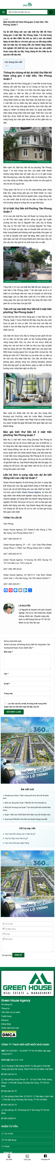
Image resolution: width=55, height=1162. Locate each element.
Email (7, 684)
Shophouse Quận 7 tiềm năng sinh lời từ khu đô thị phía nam (26, 796)
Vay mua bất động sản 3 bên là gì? (20, 834)
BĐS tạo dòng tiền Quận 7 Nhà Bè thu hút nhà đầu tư (26, 803)
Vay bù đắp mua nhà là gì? (16, 838)
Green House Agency (31, 492)
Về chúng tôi (6, 1004)
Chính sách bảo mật (10, 1028)
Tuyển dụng (6, 1016)
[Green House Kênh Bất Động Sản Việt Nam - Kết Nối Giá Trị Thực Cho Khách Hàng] (27, 4)
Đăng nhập (6, 1024)
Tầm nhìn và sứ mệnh (10, 1012)
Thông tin (5, 1008)
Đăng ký (5, 1020)
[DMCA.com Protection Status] (9, 1033)
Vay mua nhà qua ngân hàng (17, 843)
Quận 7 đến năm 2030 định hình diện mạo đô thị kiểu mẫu (27, 815)
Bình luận (8, 652)
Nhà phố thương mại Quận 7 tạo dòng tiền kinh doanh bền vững (27, 808)
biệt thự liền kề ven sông (35, 287)
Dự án (5, 19)
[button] (3, 12)
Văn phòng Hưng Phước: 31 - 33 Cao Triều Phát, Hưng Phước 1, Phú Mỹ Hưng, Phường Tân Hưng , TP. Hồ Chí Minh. (26, 1082)
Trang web (8, 693)
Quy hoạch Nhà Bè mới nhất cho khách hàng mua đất (26, 819)
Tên (6, 674)
